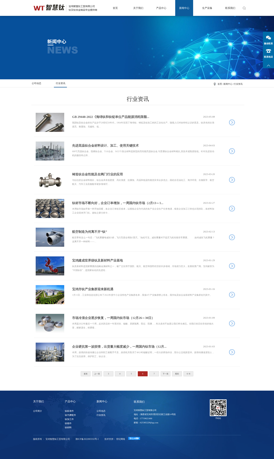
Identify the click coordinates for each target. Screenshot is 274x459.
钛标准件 (69, 411)
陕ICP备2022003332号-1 (87, 439)
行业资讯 (60, 83)
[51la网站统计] (134, 439)
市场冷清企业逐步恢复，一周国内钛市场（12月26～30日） (113, 318)
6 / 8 (188, 374)
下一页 (165, 374)
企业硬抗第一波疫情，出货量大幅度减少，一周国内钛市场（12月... (119, 346)
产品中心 (161, 8)
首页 (115, 8)
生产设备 (207, 8)
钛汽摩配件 (70, 415)
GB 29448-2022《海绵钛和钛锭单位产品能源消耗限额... (110, 117)
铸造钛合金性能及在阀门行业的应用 (97, 174)
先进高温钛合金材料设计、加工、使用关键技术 (105, 145)
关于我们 (138, 8)
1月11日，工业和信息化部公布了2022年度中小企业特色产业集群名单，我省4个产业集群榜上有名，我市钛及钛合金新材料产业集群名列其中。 (142, 295)
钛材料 (68, 427)
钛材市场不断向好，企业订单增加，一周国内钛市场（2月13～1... (117, 203)
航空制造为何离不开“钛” (89, 231)
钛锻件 (68, 423)
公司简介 (37, 411)
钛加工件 (69, 419)
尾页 (177, 374)
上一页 (97, 374)
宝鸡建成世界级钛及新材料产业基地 (97, 260)
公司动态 (36, 83)
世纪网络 (120, 439)
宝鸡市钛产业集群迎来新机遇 (92, 289)
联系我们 (230, 8)
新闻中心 (184, 8)
